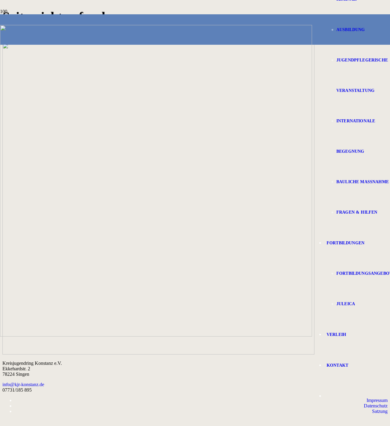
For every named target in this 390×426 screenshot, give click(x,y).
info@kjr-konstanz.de (23, 384)
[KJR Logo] (156, 334)
